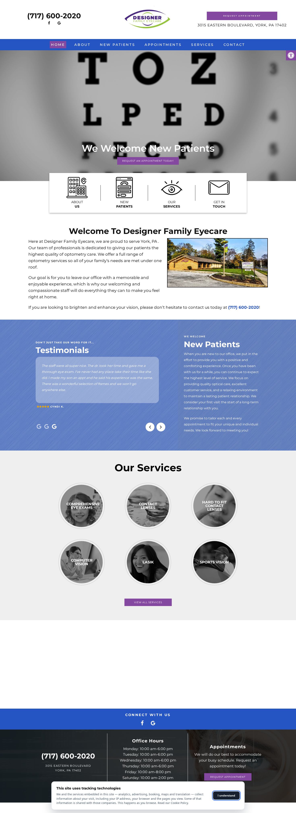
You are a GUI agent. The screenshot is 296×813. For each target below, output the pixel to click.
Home (58, 45)
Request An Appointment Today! (148, 160)
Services (202, 45)
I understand (226, 795)
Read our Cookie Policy (173, 803)
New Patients (117, 45)
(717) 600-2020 (54, 15)
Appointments (163, 45)
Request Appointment (242, 16)
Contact (234, 45)
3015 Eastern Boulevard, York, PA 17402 (242, 25)
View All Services (148, 602)
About (82, 45)
